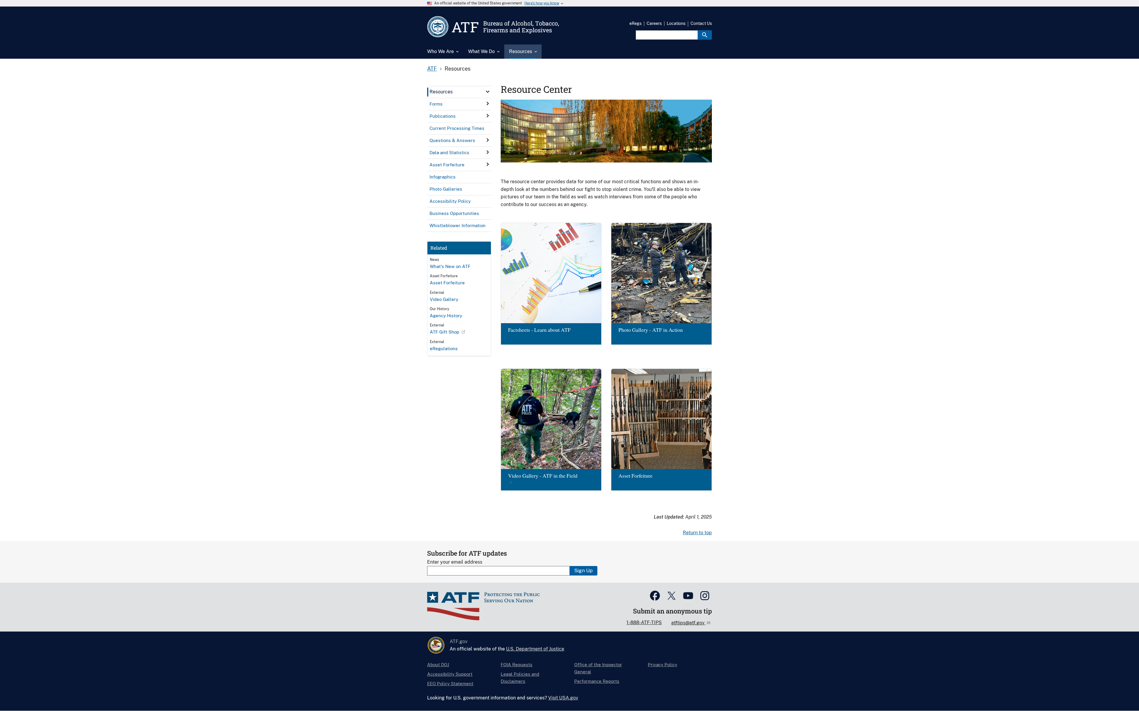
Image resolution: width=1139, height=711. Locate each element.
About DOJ (438, 664)
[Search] (705, 35)
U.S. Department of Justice (535, 649)
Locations (676, 23)
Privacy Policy (662, 664)
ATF (432, 69)
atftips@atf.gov (688, 623)
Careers (654, 23)
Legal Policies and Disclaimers (520, 678)
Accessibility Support (450, 674)
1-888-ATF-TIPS (644, 622)
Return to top (697, 532)
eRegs (635, 23)
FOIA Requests (516, 664)
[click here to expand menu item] (487, 91)
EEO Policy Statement (450, 683)
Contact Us (701, 23)
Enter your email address (454, 562)
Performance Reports (596, 681)
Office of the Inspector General (598, 668)
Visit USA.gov (563, 698)
